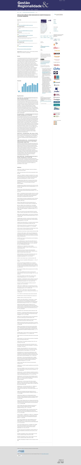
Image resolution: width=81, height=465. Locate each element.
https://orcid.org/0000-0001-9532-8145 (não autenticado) (26, 40)
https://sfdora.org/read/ (45, 453)
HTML (48, 37)
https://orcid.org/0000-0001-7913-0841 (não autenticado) (26, 35)
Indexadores (36, 9)
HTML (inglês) (52, 38)
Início (18, 12)
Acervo (28, 9)
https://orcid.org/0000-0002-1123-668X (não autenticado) (26, 25)
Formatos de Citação (43, 103)
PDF (41, 37)
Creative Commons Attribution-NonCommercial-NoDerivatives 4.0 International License (45, 62)
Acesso (64, 0)
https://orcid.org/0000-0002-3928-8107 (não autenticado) (26, 30)
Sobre (17, 9)
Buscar (63, 9)
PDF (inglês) (45, 37)
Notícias (32, 9)
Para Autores (55, 29)
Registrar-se (60, 0)
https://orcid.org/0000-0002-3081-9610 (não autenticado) (26, 46)
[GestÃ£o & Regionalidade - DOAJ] (57, 54)
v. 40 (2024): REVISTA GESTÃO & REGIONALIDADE (28, 12)
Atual (25, 9)
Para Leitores (55, 28)
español (55, 22)
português (55, 23)
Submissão (21, 9)
